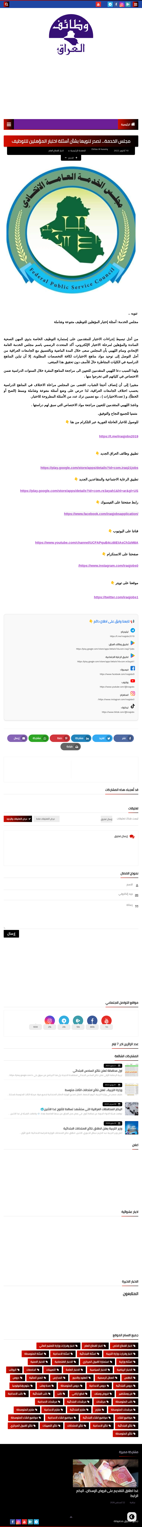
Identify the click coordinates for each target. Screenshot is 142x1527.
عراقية (132, 1502)
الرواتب (12, 1369)
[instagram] (122, 4)
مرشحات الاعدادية (47, 1401)
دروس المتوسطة (70, 1385)
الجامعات (31, 1369)
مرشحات (101, 1401)
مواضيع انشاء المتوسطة (24, 1417)
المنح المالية (36, 1377)
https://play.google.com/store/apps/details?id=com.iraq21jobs (89, 468)
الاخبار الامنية (38, 1361)
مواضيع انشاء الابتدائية (95, 1417)
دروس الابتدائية (124, 1385)
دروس (16, 1377)
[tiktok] (104, 4)
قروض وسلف (101, 1393)
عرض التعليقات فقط (45, 819)
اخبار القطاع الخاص (122, 1345)
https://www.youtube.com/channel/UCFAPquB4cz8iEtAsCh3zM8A (86, 542)
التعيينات (51, 1369)
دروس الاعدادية (97, 1385)
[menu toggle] (135, 4)
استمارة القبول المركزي (96, 1361)
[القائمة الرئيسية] (9, 124)
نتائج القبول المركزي (22, 1425)
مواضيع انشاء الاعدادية (60, 1417)
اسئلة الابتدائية (88, 1353)
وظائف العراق (102, 1521)
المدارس (57, 1377)
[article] (39, 769)
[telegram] (110, 4)
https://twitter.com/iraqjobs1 (116, 597)
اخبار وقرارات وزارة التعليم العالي (57, 1345)
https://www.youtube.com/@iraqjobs (117, 687)
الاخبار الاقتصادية (64, 1361)
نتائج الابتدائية (125, 1425)
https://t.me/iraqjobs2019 (118, 436)
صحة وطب (45, 1385)
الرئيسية (125, 124)
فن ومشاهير (125, 1393)
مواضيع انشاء (125, 1417)
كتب (59, 1393)
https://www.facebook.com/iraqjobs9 (117, 674)
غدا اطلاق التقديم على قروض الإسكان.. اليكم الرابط (107, 1493)
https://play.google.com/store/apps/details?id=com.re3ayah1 (105, 661)
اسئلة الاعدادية (61, 1353)
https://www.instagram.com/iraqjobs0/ (108, 566)
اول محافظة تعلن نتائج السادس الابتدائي (97, 1070)
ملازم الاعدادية (52, 1409)
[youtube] (98, 4)
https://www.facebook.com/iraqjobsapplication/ (101, 514)
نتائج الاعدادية (100, 1425)
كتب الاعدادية (15, 1393)
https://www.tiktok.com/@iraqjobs (118, 712)
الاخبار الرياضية (124, 1369)
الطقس (128, 1377)
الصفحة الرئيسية (78, 150)
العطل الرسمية (106, 1377)
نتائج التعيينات (50, 1425)
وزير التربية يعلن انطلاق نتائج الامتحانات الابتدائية (92, 1128)
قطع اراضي (78, 1393)
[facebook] (116, 4)
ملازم (98, 1409)
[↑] (71, 1517)
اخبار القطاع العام (56, 150)
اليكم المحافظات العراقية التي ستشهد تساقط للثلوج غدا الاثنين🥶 (81, 1109)
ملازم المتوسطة (25, 1409)
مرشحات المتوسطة (121, 1409)
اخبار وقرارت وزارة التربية (119, 1353)
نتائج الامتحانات (75, 1425)
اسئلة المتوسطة (33, 1353)
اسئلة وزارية (125, 1361)
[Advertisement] (71, 87)
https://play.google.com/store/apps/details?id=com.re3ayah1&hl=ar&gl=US (79, 491)
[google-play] (128, 4)
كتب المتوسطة (124, 1401)
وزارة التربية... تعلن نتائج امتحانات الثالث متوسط (93, 1090)
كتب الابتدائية (40, 1393)
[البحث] (6, 4)
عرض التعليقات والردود (16, 819)
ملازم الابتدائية (77, 1409)
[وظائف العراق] (71, 35)
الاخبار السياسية (98, 1369)
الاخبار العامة (73, 1369)
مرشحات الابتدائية (76, 1401)
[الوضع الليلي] (131, 1516)
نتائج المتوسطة (124, 1433)
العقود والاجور (80, 1377)
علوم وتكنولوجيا (21, 1385)
